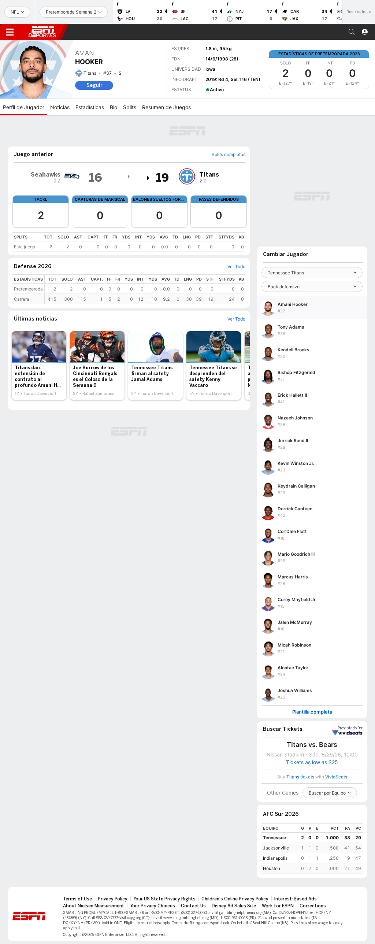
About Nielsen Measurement (93, 905)
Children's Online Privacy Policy (234, 899)
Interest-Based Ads (295, 899)
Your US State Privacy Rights (164, 899)
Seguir (94, 85)
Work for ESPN (278, 905)
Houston (271, 868)
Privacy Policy (112, 899)
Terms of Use (77, 899)
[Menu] (10, 32)
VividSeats (350, 728)
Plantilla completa (312, 712)
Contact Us (193, 905)
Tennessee (274, 837)
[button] (351, 32)
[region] (128, 242)
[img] (148, 178)
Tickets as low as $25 (312, 762)
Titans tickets (300, 777)
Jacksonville (276, 848)
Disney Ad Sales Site (234, 905)
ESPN (42, 32)
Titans (89, 73)
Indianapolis (275, 858)
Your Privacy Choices (152, 905)
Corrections (313, 905)
